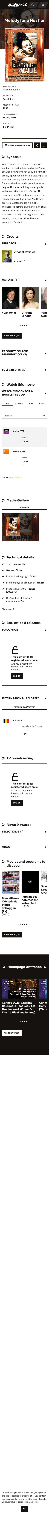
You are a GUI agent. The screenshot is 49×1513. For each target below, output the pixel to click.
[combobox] (24, 416)
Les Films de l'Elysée (32, 726)
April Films (8, 99)
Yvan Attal (9, 312)
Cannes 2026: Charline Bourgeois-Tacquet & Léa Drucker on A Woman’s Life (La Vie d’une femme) (19, 1007)
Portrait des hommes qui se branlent (30, 900)
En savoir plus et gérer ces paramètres (20, 1501)
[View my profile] (42, 5)
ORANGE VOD (19, 451)
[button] (35, 517)
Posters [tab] (24, 507)
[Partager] (37, 145)
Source (5, 477)
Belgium (17, 720)
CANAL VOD (19, 431)
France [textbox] (8, 415)
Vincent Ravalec (11, 89)
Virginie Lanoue (27, 314)
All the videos (11, 1033)
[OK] (25, 1508)
